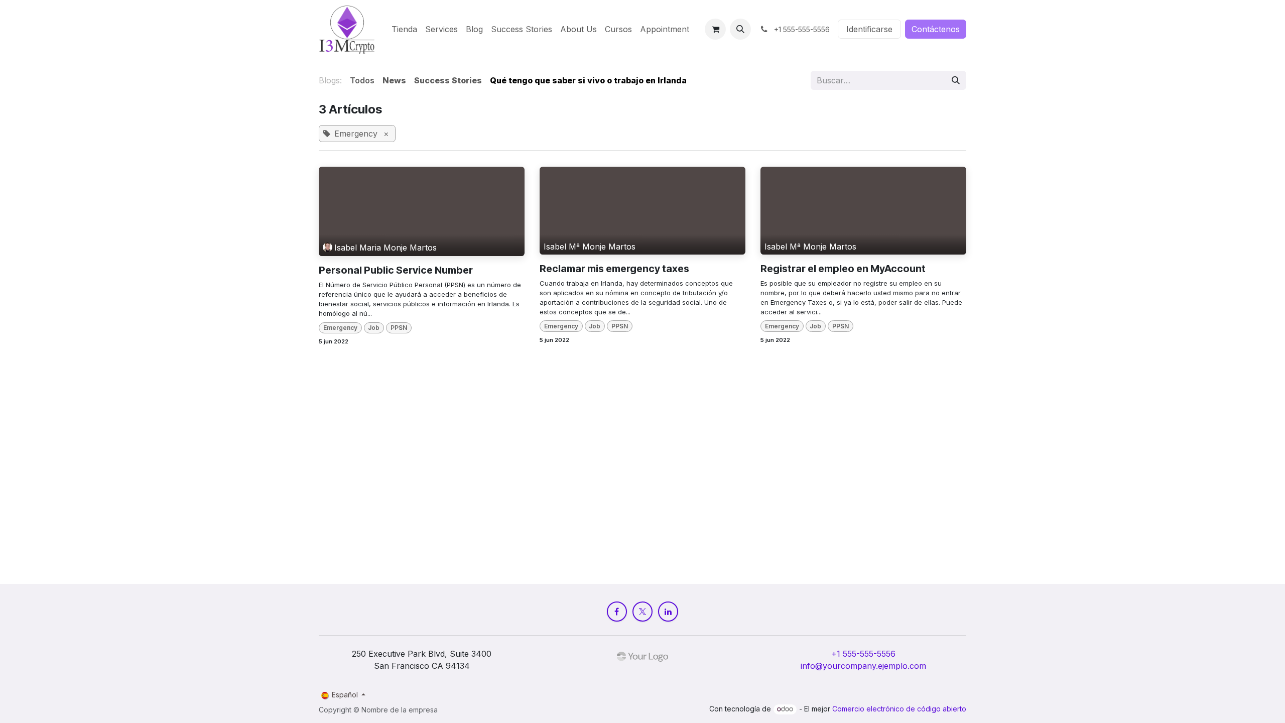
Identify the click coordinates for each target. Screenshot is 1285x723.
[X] (642, 611)
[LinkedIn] (668, 611)
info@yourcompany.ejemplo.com (863, 666)
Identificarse (869, 29)
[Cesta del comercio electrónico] (715, 29)
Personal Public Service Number (396, 270)
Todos (362, 80)
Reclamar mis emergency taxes (614, 269)
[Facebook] (617, 611)
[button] (740, 29)
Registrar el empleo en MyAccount (843, 269)
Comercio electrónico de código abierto (899, 708)
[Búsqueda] (955, 80)
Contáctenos (936, 29)
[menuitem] (404, 29)
